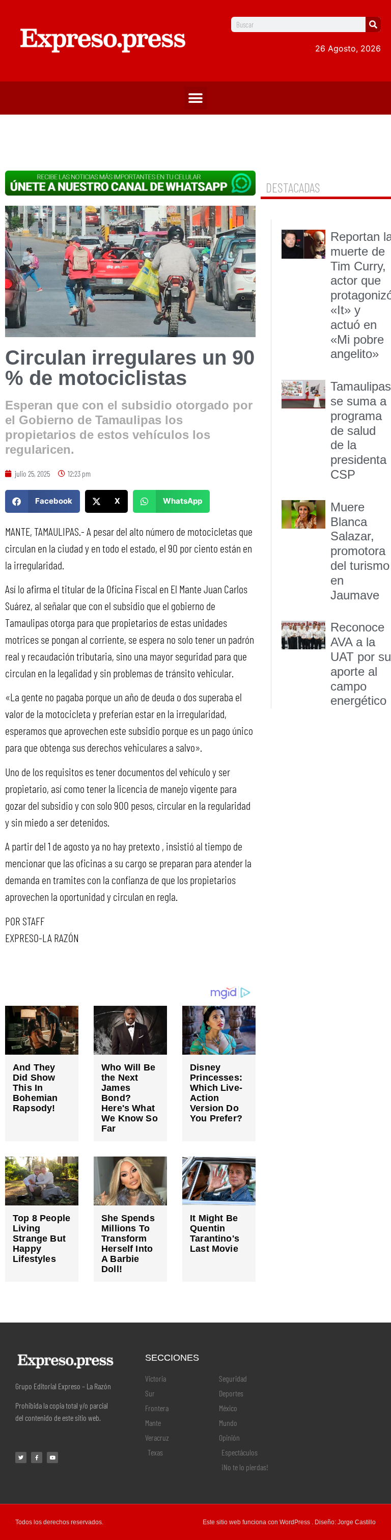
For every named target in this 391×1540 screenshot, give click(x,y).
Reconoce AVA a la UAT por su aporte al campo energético (360, 663)
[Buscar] (373, 24)
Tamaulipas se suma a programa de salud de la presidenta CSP (360, 430)
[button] (195, 98)
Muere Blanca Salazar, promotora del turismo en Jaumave (359, 551)
